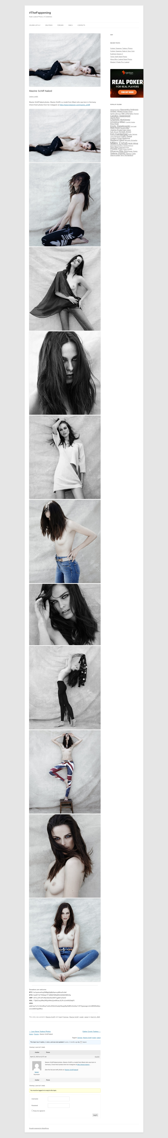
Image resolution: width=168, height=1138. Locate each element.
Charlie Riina (115, 118)
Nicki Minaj (133, 143)
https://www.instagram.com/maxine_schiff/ (75, 105)
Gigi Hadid (133, 126)
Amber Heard (116, 111)
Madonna (126, 138)
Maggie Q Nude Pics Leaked (119, 62)
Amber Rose (127, 111)
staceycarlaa (115, 155)
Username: (35, 1099)
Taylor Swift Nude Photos (118, 56)
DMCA (70, 25)
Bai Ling (125, 113)
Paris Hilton (114, 147)
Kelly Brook (114, 132)
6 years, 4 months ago (71, 1042)
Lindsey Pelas (116, 138)
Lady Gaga (126, 136)
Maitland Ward (117, 140)
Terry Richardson (126, 155)
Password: (35, 1105)
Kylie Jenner (132, 134)
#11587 (97, 1057)
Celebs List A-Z (34, 25)
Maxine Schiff (50, 1017)
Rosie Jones (132, 151)
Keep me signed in (39, 1111)
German (65, 1017)
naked (86, 1017)
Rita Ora (123, 151)
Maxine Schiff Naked (71, 1070)
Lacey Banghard (115, 136)
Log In (95, 1115)
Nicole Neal (113, 145)
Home (31, 1034)
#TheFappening (40, 12)
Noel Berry (120, 145)
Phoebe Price (116, 149)
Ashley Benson (115, 114)
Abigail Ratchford (115, 109)
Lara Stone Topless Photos (40, 1031)
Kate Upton (127, 130)
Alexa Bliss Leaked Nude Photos (121, 59)
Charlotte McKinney (120, 119)
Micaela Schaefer (131, 140)
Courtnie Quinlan (130, 122)
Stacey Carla (131, 154)
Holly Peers (115, 128)
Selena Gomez (117, 153)
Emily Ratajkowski (120, 126)
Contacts (81, 25)
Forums (60, 25)
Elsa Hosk (114, 124)
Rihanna (114, 151)
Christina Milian (117, 122)
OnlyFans (48, 25)
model (81, 1017)
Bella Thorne (134, 114)
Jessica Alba (124, 128)
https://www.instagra (83, 1064)
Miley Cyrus (119, 143)
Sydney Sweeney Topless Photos (121, 48)
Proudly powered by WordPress (39, 1128)
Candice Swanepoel (120, 115)
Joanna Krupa (116, 130)
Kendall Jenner (125, 132)
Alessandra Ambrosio (129, 109)
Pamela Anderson (128, 145)
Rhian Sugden (127, 149)
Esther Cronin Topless (92, 1031)
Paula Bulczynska (124, 147)
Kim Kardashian (119, 134)
